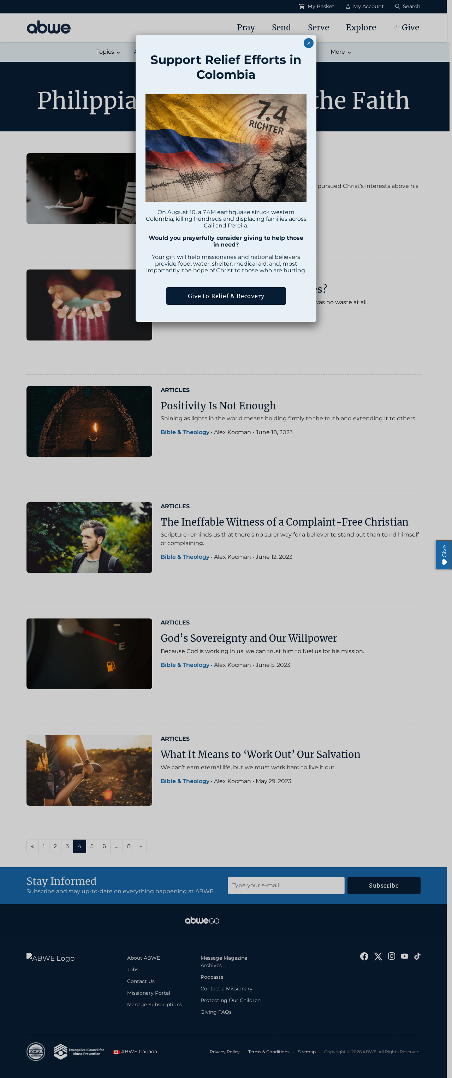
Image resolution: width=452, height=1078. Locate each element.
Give (444, 551)
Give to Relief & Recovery (226, 296)
